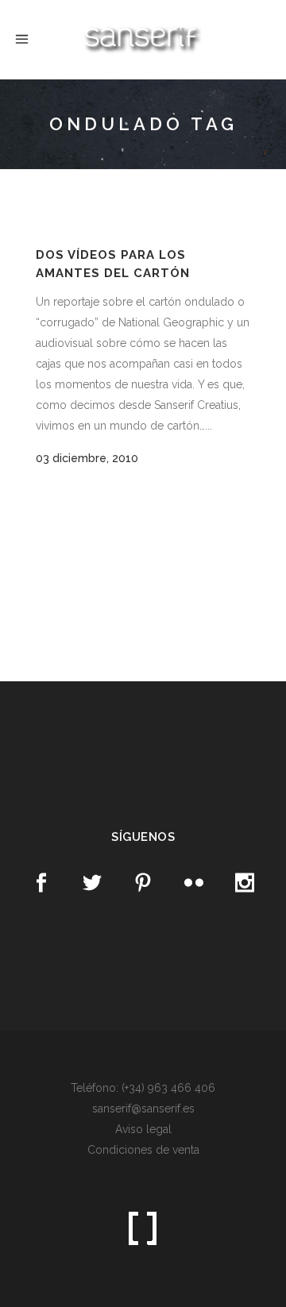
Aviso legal (143, 1129)
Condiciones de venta (143, 1149)
